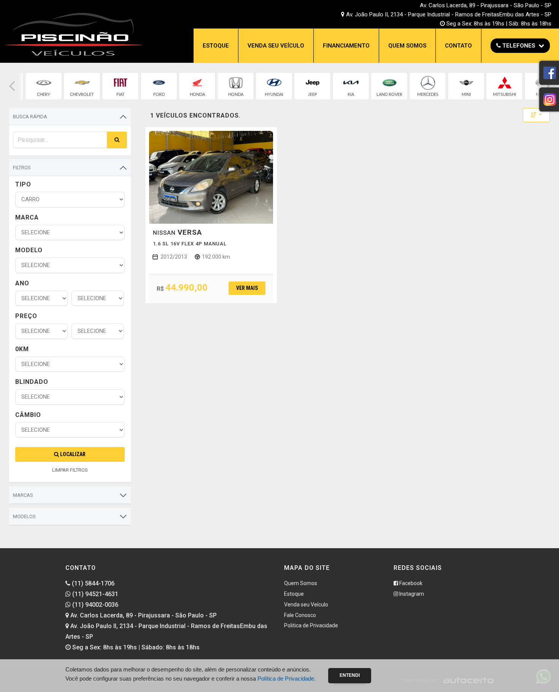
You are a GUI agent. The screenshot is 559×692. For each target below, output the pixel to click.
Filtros (22, 167)
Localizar (72, 454)
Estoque (216, 45)
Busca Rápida (30, 116)
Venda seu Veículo (276, 45)
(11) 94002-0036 (94, 604)
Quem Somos (407, 45)
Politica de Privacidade (311, 625)
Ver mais (247, 288)
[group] (43, 86)
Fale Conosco (300, 615)
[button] (12, 86)
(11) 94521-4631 (94, 594)
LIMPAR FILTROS (70, 470)
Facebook (410, 583)
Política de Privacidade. (286, 678)
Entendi (350, 675)
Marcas (23, 495)
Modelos (24, 516)
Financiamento (346, 45)
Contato (458, 45)
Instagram (411, 594)
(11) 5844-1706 (92, 583)
